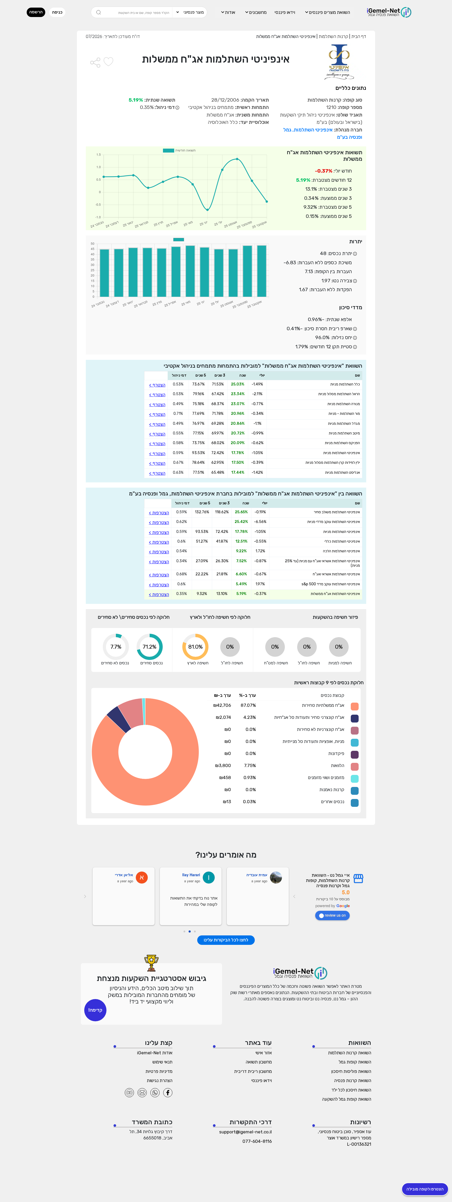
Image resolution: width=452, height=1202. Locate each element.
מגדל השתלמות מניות (344, 424)
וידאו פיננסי (284, 12)
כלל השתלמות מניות (345, 384)
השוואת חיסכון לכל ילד (351, 1090)
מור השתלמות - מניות (344, 414)
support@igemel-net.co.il (245, 1131)
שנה (242, 375)
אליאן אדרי (124, 874)
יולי (262, 375)
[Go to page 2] (184, 932)
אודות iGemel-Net (154, 1052)
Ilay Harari (191, 874)
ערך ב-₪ (222, 695)
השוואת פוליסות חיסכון (351, 1071)
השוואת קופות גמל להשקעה (346, 1099)
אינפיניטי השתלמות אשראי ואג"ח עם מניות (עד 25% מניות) (322, 563)
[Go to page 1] (190, 931)
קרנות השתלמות (333, 36)
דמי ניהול (179, 375)
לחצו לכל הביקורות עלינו (226, 939)
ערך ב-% (247, 695)
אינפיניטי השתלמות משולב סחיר (337, 512)
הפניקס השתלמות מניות (342, 443)
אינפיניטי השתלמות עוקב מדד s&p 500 (331, 584)
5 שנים (200, 375)
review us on (335, 915)
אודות (230, 12)
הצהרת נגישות (159, 1080)
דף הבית (358, 36)
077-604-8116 (257, 1141)
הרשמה (36, 11)
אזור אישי (263, 1052)
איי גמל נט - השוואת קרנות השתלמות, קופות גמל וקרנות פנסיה (328, 880)
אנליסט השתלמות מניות (342, 473)
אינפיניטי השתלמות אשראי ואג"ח (336, 574)
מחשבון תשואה (259, 1062)
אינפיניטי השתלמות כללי (342, 541)
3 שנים (219, 375)
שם (357, 375)
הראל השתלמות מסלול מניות (339, 394)
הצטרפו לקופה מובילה (425, 1189)
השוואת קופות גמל (355, 1062)
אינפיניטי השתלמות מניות (341, 453)
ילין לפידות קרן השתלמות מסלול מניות (333, 463)
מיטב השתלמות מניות (344, 433)
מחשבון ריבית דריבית (253, 1071)
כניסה (57, 12)
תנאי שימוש (162, 1062)
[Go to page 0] (195, 932)
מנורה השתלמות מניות (343, 404)
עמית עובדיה (256, 874)
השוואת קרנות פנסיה (352, 1080)
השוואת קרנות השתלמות (349, 1052)
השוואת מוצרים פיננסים (329, 12)
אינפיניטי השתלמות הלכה (341, 551)
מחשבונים (258, 12)
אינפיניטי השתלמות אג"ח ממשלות (335, 594)
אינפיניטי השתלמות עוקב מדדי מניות (333, 522)
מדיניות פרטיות (158, 1071)
